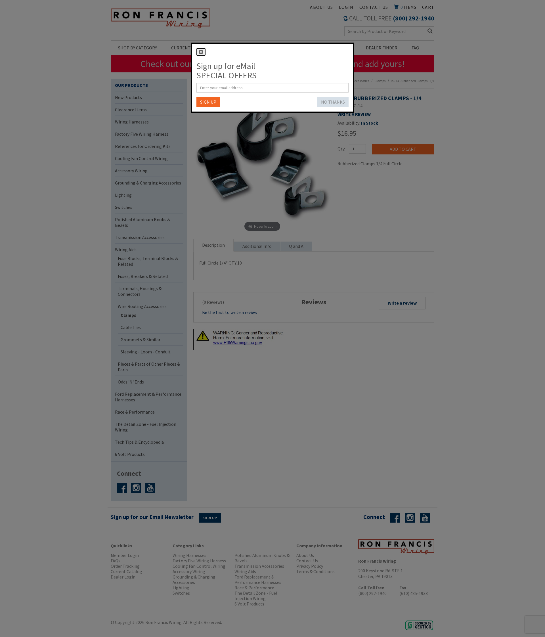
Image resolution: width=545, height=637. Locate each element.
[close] (201, 52)
